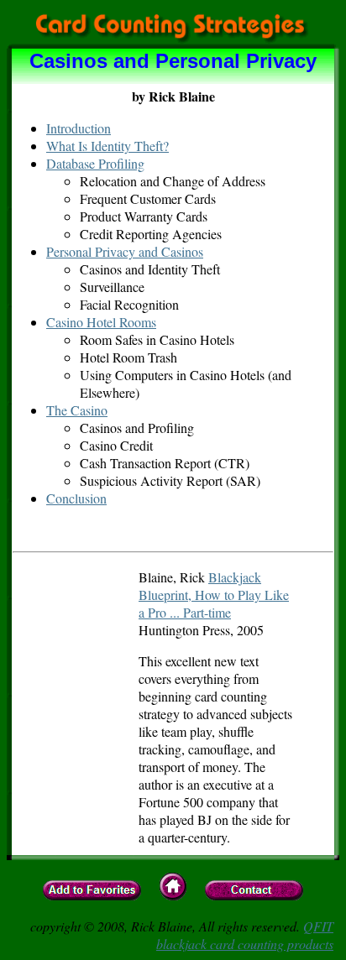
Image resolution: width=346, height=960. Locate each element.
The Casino (76, 410)
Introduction (78, 128)
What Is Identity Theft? (107, 145)
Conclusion (76, 498)
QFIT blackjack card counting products (244, 934)
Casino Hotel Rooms (101, 322)
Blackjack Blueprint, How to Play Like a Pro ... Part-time (214, 594)
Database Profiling (95, 163)
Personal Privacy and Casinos (124, 251)
